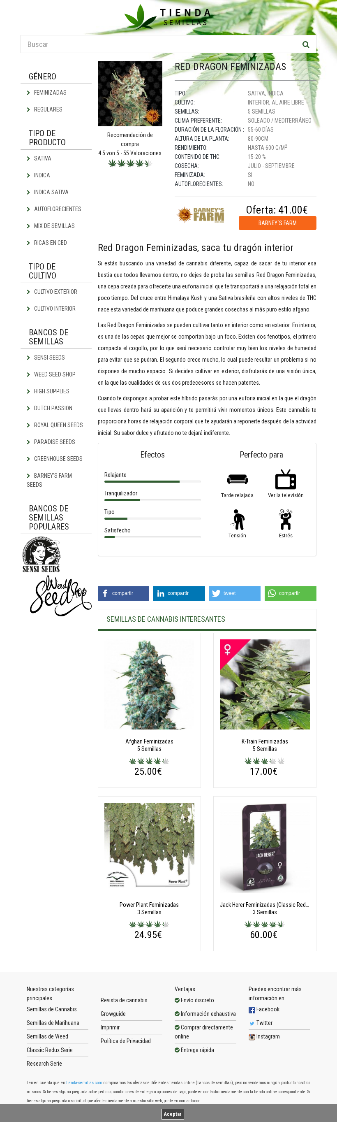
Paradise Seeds (54, 442)
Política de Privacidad (126, 1041)
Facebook (267, 1009)
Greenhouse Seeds (58, 458)
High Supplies (51, 391)
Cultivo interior (54, 308)
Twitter (263, 1023)
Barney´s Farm (278, 223)
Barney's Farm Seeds (49, 480)
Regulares (47, 109)
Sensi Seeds (49, 357)
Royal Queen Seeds (58, 425)
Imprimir (110, 1027)
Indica (41, 175)
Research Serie (44, 1063)
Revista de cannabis (124, 1000)
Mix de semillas (54, 226)
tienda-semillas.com (84, 1082)
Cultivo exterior (55, 291)
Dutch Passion (52, 408)
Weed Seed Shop (54, 374)
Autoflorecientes (57, 209)
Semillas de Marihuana (53, 1023)
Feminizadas (50, 92)
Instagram (267, 1036)
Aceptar (173, 1114)
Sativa (42, 158)
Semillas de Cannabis (52, 1009)
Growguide (113, 1013)
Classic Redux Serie (50, 1050)
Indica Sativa (51, 192)
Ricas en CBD (50, 242)
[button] (124, 593)
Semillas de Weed (47, 1036)
